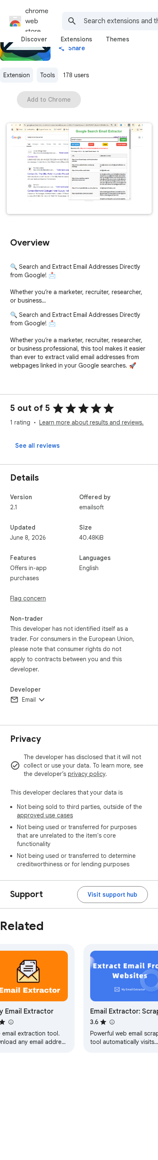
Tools (47, 75)
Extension (16, 75)
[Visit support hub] (112, 894)
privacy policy (86, 774)
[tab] (34, 39)
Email (29, 699)
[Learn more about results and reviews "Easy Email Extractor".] (10, 1022)
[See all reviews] (37, 445)
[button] (79, 169)
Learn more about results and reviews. (91, 422)
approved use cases (45, 815)
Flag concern (28, 598)
